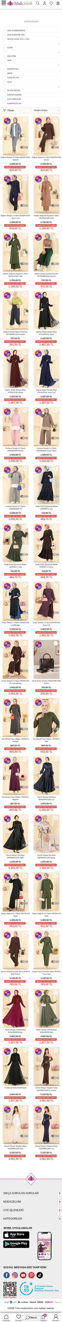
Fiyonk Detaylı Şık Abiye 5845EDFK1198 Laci (46, 798)
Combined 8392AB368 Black (15, 1088)
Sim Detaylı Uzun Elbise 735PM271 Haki (46, 740)
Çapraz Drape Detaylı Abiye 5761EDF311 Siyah (46, 333)
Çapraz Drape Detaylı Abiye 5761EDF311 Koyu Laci (46, 391)
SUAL (9, 82)
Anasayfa (6, 1320)
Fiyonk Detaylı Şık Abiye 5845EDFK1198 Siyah (15, 856)
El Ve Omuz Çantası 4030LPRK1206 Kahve (46, 682)
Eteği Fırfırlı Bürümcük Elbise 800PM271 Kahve (47, 566)
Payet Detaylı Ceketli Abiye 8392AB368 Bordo (15, 1031)
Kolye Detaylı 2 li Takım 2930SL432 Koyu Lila (46, 624)
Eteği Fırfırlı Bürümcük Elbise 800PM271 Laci (47, 507)
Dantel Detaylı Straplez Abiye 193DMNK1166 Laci (46, 1147)
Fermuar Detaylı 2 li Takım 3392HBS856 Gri (15, 507)
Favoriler (18, 1320)
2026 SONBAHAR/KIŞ (16, 30)
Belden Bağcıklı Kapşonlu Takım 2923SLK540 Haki (15, 275)
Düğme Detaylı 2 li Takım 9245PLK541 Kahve (46, 158)
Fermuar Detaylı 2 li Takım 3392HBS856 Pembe (15, 449)
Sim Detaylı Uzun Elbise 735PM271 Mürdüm (15, 798)
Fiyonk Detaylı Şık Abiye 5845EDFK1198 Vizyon (46, 856)
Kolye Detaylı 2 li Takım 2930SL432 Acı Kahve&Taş (15, 682)
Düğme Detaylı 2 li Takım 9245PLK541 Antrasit (15, 158)
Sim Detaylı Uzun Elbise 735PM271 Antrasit (15, 740)
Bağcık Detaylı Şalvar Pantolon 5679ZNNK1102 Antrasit (15, 333)
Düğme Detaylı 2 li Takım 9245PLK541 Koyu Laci (15, 217)
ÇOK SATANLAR (14, 99)
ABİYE (9, 73)
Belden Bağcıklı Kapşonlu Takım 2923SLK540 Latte (46, 217)
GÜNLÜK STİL (13, 78)
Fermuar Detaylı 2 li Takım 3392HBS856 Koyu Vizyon (46, 449)
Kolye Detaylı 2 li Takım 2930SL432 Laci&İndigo (15, 624)
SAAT (9, 60)
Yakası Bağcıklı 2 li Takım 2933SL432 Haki (46, 915)
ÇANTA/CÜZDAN (14, 95)
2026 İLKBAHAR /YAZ (16, 35)
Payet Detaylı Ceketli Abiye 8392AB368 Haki (46, 1031)
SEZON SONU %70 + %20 (18, 39)
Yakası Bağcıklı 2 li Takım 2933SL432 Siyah (15, 915)
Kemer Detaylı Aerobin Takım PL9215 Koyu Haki (46, 973)
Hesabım (55, 1320)
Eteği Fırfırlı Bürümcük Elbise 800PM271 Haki (15, 566)
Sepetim (43, 1317)
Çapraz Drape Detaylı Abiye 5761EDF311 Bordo (15, 391)
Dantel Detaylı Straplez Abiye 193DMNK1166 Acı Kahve (46, 1089)
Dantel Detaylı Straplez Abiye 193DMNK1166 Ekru (15, 1147)
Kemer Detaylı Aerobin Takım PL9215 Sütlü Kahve (15, 973)
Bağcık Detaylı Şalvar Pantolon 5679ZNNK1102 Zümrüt (46, 275)
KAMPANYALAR (14, 103)
